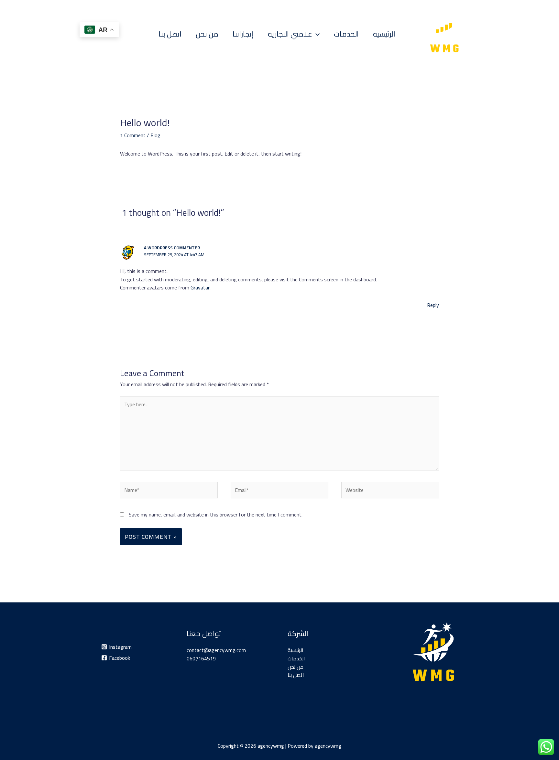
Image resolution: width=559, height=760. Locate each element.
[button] (316, 34)
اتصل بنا (170, 34)
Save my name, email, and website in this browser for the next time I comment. (215, 514)
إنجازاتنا (243, 34)
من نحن (207, 34)
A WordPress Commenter (172, 248)
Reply (433, 305)
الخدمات (346, 34)
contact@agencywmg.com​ (216, 650)
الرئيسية (384, 34)
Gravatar (200, 287)
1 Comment (133, 135)
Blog (155, 135)
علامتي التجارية (290, 34)
